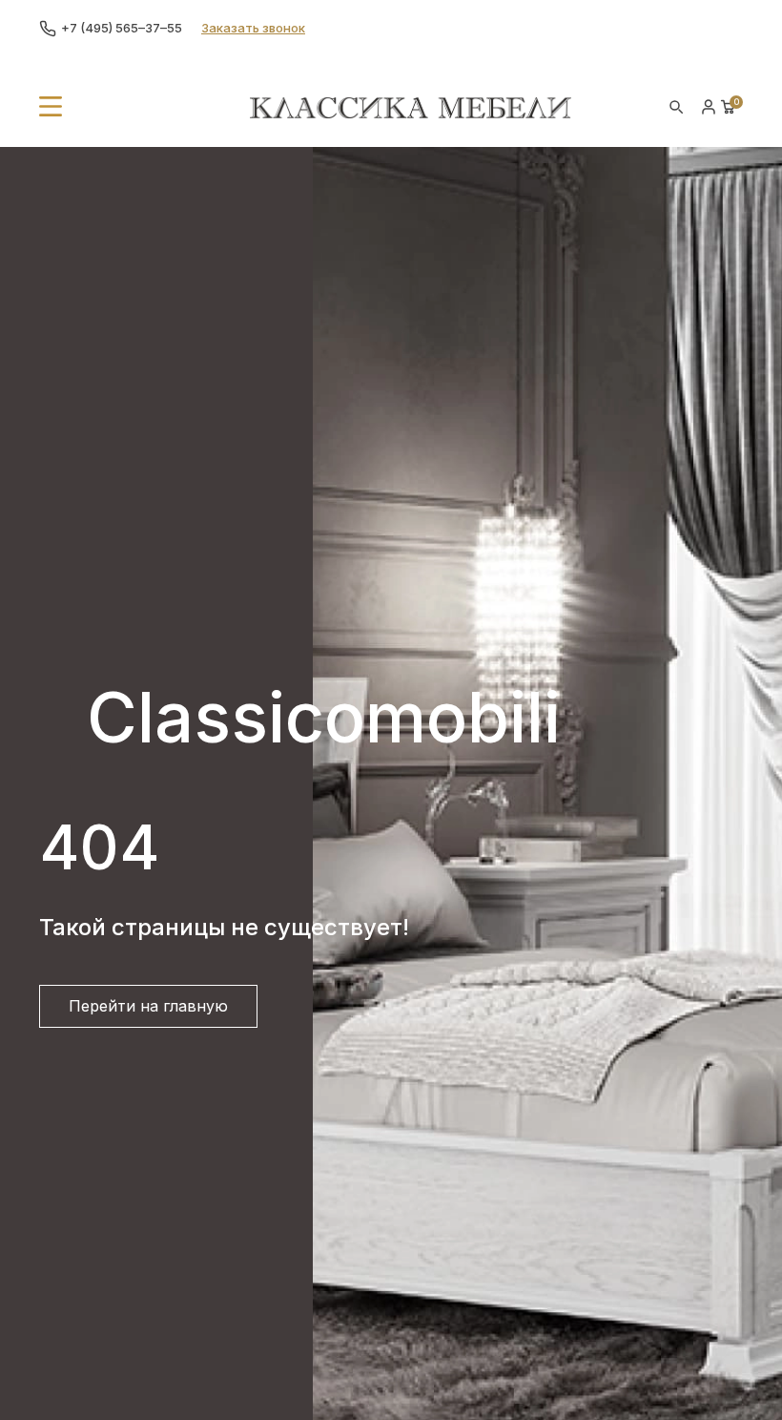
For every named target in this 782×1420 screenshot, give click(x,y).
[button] (50, 106)
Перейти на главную (148, 1005)
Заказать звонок (253, 27)
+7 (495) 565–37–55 (121, 27)
